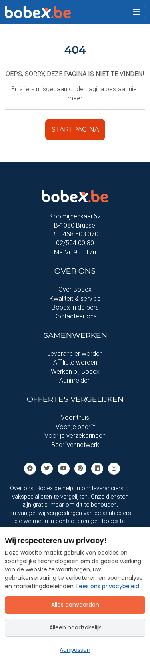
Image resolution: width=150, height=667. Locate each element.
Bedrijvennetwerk (75, 445)
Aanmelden (75, 380)
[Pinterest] (80, 468)
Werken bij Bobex (75, 371)
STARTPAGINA (75, 129)
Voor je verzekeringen (75, 435)
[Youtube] (64, 468)
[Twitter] (47, 468)
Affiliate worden (75, 362)
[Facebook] (30, 468)
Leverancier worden (75, 353)
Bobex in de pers (75, 307)
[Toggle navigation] (136, 12)
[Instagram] (114, 468)
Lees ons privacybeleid (107, 586)
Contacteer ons (75, 316)
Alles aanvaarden (75, 605)
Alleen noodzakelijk (75, 627)
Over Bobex (75, 289)
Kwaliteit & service (75, 298)
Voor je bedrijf (75, 427)
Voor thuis (75, 417)
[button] (136, 12)
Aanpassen (75, 650)
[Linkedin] (97, 468)
